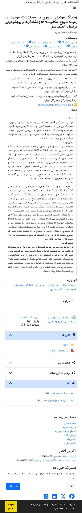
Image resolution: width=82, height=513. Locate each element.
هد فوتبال (53, 285)
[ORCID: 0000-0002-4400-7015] (27, 46)
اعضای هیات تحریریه (65, 431)
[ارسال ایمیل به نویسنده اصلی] (63, 42)
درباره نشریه (69, 427)
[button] (49, 509)
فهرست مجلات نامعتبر (65, 456)
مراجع (66, 301)
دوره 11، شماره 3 (29, 317)
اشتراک (13, 486)
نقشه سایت (70, 443)
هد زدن (40, 285)
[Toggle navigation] (42, 7)
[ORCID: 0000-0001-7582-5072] (59, 42)
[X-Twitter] (63, 497)
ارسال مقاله (70, 435)
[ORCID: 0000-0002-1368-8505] (68, 46)
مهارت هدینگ (69, 285)
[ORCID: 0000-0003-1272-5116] (45, 46)
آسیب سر (71, 289)
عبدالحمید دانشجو (41, 42)
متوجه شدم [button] (11, 506)
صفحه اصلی (70, 423)
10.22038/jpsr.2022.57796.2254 (55, 104)
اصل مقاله (59, 350)
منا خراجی (34, 46)
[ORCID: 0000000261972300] (30, 42)
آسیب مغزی (56, 289)
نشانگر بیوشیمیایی (23, 285)
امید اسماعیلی (55, 46)
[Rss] (46, 497)
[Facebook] (72, 497)
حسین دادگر (70, 42)
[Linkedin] (55, 497)
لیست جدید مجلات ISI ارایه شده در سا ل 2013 (52, 460)
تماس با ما (71, 439)
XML (66, 345)
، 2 (55, 42)
